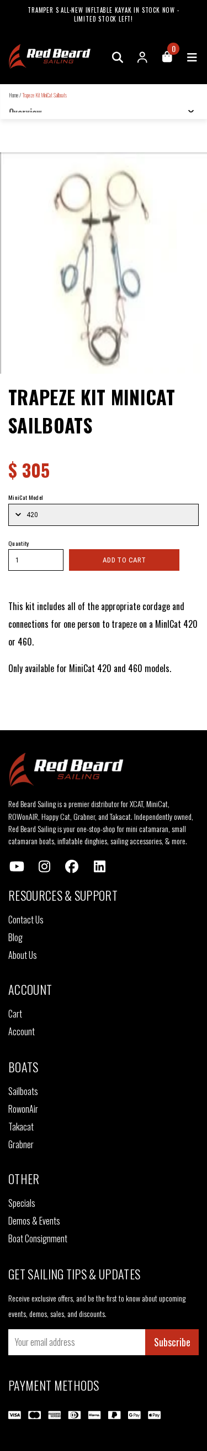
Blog (15, 937)
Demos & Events (34, 1220)
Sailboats (23, 1091)
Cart (15, 1013)
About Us (22, 955)
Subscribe (172, 1342)
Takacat (21, 1126)
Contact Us (26, 919)
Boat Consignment (37, 1238)
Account (21, 1031)
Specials (21, 1203)
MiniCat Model (25, 497)
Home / (15, 95)
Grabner (21, 1144)
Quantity (18, 543)
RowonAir (23, 1109)
